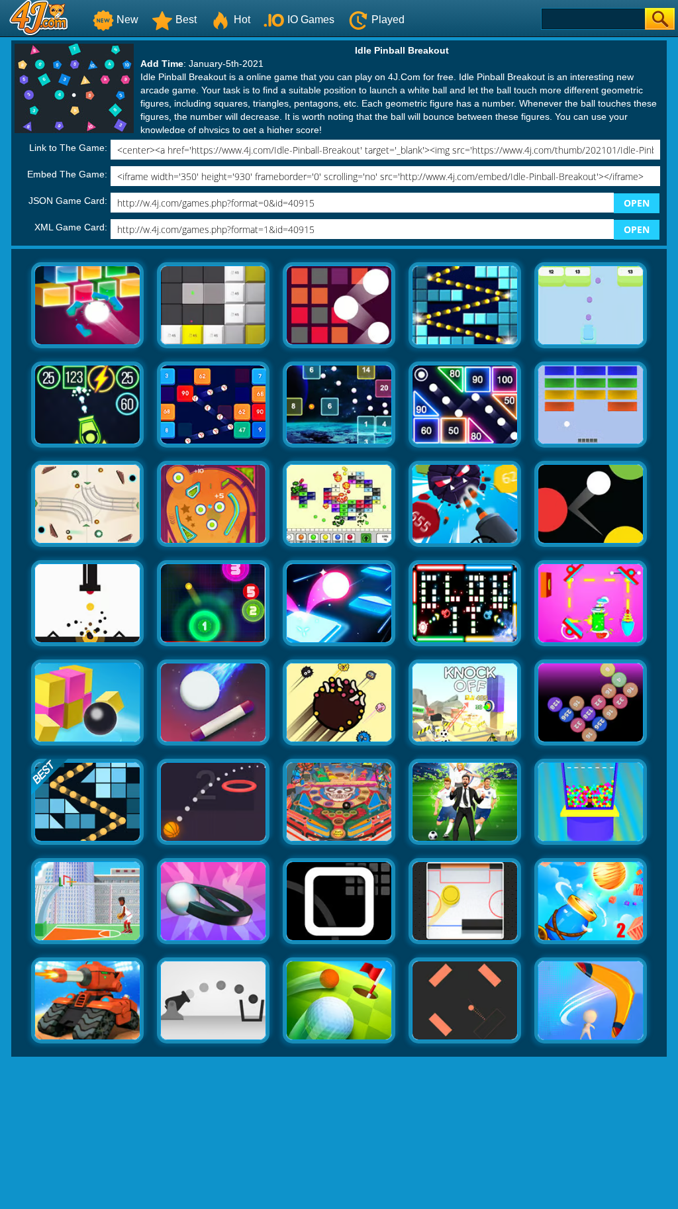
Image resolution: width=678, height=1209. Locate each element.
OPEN (637, 203)
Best (186, 19)
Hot (242, 19)
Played (388, 19)
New (127, 19)
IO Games (310, 19)
